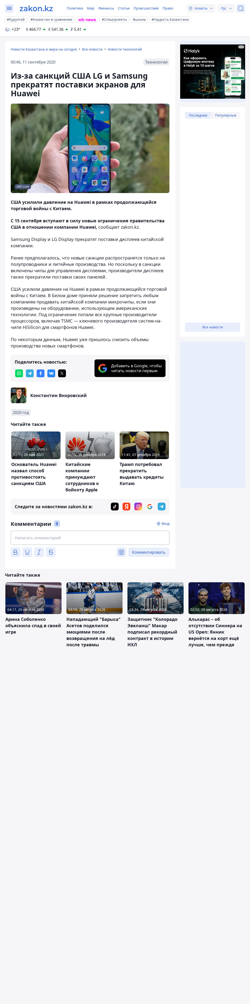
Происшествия (146, 8)
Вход (165, 523)
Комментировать (149, 552)
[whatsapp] (19, 373)
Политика (75, 8)
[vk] (51, 373)
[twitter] (62, 373)
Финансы (106, 8)
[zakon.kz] (36, 8)
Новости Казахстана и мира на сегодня (44, 49)
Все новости (92, 49)
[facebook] (40, 373)
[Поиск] (240, 8)
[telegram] (29, 373)
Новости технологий (125, 49)
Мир (90, 8)
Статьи (124, 8)
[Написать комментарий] (90, 538)
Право (168, 8)
